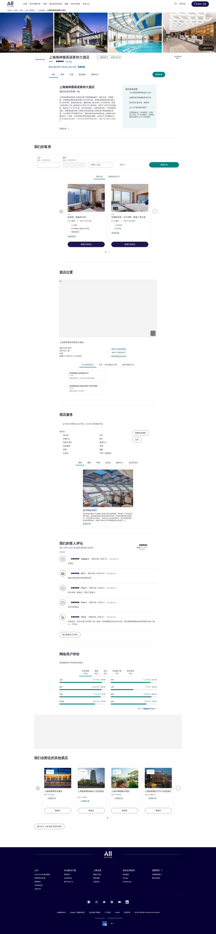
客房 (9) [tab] (99, 176)
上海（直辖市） (30, 10)
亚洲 (15, 10)
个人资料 (107, 912)
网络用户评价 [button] (69, 654)
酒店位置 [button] (66, 272)
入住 (43, 158)
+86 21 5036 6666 (118, 349)
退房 (69, 158)
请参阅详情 (87, 523)
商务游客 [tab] (130, 672)
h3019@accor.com (118, 356)
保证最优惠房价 (177, 57)
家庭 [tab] (96, 672)
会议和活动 (68, 878)
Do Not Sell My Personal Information (147, 912)
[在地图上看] (108, 308)
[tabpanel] (108, 218)
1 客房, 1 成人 (95, 165)
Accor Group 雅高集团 (42, 874)
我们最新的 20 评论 (70, 635)
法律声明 (127, 912)
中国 (21, 10)
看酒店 (57, 810)
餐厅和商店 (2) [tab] (128, 365)
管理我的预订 (157, 874)
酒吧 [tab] (89, 463)
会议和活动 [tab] (133, 463)
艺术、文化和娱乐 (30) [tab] (108, 365)
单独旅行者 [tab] (117, 672)
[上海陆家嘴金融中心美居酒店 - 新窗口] (91, 778)
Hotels (9, 10)
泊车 (137, 440)
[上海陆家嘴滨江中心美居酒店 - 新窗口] (158, 778)
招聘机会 (37, 882)
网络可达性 (97, 874)
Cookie (117, 912)
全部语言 (96, 882)
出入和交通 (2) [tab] (88, 365)
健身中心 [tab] (119, 463)
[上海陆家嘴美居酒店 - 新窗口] (57, 778)
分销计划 (37, 889)
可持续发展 (38, 885)
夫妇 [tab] (105, 672)
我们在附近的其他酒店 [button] (51, 758)
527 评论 (69, 61)
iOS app (125, 878)
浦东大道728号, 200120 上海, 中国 (62, 67)
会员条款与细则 (94, 912)
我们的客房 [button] (42, 147)
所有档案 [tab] (85, 672)
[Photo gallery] (108, 33)
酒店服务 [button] (66, 414)
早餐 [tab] (98, 463)
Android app (127, 882)
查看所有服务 (140, 433)
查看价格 (158, 74)
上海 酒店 (41, 10)
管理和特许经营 (39, 878)
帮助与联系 (156, 878)
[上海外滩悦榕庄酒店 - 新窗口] (124, 778)
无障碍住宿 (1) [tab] (114, 176)
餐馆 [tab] (80, 463)
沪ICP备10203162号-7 (115, 918)
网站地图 (96, 878)
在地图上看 (51, 798)
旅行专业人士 (68, 882)
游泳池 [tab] (108, 463)
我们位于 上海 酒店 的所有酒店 (49, 826)
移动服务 (126, 874)
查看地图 (81, 67)
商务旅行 (67, 874)
